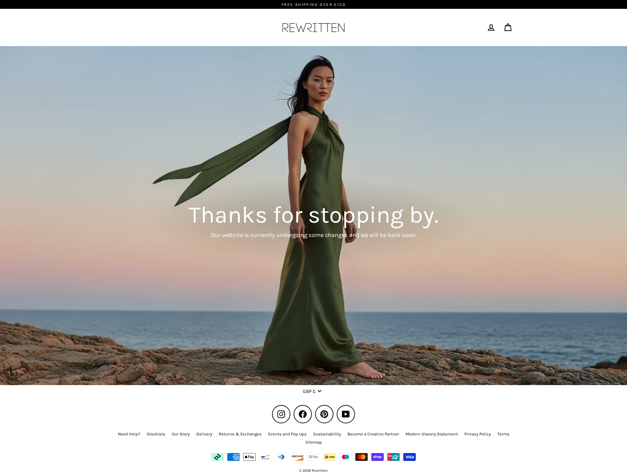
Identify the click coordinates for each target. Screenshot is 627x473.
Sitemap (313, 442)
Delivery (204, 433)
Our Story (181, 433)
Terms (503, 433)
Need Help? (129, 433)
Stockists (156, 433)
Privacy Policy (477, 433)
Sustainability (327, 433)
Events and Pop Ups (287, 433)
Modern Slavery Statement (432, 433)
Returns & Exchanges (240, 433)
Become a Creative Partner (373, 433)
